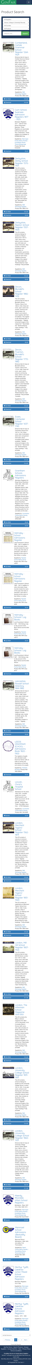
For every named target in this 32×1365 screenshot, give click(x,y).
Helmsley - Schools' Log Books (20, 617)
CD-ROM (16, 99)
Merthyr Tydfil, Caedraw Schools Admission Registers (22, 1309)
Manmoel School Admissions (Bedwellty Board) (20, 1232)
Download (16, 102)
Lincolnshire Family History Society (22, 514)
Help (19, 1349)
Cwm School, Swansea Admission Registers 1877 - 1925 (21, 114)
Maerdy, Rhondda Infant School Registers (21, 1199)
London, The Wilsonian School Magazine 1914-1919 (21, 1010)
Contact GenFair (12, 1349)
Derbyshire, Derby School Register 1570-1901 (22, 162)
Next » (26, 1340)
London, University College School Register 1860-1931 (22, 1135)
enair (8, 2)
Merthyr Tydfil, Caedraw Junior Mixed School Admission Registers (22, 1273)
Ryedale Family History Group (20, 558)
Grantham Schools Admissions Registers (20, 474)
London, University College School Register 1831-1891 (22, 1073)
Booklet (16, 815)
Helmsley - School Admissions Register (19, 536)
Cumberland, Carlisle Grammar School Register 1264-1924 (22, 48)
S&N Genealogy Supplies (20, 93)
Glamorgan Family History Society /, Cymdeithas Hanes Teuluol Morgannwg (21, 141)
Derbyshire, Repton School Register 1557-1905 (22, 226)
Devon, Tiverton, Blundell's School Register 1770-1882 (22, 355)
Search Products (18, 1347)
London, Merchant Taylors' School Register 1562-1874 (22, 829)
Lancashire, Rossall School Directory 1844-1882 (22, 685)
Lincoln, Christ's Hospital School (19, 785)
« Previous (7, 1340)
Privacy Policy (26, 1349)
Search (25, 33)
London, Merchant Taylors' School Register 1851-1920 (21, 894)
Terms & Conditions (16, 1351)
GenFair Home (8, 1347)
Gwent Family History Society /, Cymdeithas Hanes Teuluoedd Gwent (22, 1250)
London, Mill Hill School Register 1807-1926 (22, 946)
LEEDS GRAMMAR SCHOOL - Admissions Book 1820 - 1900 (20, 747)
